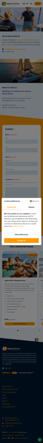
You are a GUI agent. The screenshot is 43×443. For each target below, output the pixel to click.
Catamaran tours (7, 386)
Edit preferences (21, 234)
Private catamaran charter (10, 389)
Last (6, 147)
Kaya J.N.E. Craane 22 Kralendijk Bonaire (11, 419)
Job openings (6, 404)
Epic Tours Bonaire (11, 432)
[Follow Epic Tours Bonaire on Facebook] (3, 368)
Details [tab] (31, 207)
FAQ (3, 395)
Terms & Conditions (7, 435)
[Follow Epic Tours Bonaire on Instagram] (6, 368)
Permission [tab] (11, 207)
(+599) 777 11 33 (9, 426)
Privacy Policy (18, 226)
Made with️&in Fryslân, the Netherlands (15, 438)
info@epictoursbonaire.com (15, 49)
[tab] (17, 330)
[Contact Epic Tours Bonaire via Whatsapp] (40, 440)
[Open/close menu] (31, 4)
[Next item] (39, 330)
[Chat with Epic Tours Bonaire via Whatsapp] (10, 368)
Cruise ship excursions (9, 392)
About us (5, 401)
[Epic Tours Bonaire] (10, 4)
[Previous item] (3, 330)
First (6, 138)
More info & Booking (19, 324)
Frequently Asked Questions (26, 40)
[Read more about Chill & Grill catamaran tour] (19, 289)
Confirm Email (9, 169)
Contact (4, 398)
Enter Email (8, 161)
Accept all (22, 240)
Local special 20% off (8, 407)
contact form (9, 45)
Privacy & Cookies (19, 435)
